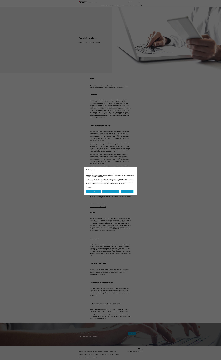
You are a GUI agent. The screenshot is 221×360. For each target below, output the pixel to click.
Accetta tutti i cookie (127, 191)
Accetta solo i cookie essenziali (111, 191)
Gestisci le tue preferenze (93, 191)
